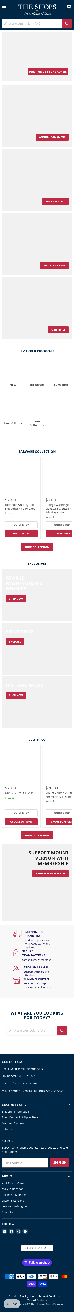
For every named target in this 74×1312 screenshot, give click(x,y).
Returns (7, 1129)
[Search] (67, 23)
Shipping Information (15, 1111)
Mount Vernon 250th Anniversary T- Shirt (59, 795)
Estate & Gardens (13, 1200)
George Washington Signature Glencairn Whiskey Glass (58, 508)
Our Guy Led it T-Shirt (19, 793)
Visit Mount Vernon (14, 1183)
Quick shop (21, 525)
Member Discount (13, 1123)
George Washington (14, 1206)
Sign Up (59, 1162)
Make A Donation (13, 1189)
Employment (27, 1296)
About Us (7, 1212)
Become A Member (14, 1195)
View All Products (37, 1300)
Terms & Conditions (50, 1296)
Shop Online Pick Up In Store (20, 1117)
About (12, 1296)
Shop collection (37, 547)
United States (35, 1248)
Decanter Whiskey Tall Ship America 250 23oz (20, 506)
